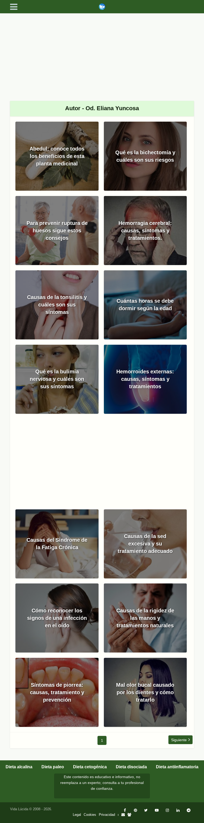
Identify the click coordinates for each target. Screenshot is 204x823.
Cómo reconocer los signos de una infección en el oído (57, 618)
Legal (77, 815)
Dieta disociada (131, 767)
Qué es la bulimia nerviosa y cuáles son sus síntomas (57, 379)
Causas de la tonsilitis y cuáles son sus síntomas (57, 304)
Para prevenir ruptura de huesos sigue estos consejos (57, 230)
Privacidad (107, 815)
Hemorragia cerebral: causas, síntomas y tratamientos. (145, 230)
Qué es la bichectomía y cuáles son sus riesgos (145, 156)
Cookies (90, 815)
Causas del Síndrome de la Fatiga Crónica (57, 543)
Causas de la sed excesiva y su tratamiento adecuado (145, 543)
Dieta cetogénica (90, 767)
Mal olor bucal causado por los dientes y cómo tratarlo (145, 692)
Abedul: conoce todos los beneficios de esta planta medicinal (56, 156)
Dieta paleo (52, 767)
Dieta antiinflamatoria (177, 767)
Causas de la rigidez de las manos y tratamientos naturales (145, 618)
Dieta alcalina (19, 767)
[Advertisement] (102, 53)
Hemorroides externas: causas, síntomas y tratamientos (145, 379)
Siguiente (179, 740)
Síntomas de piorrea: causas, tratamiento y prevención (57, 692)
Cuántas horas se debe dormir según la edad (145, 304)
